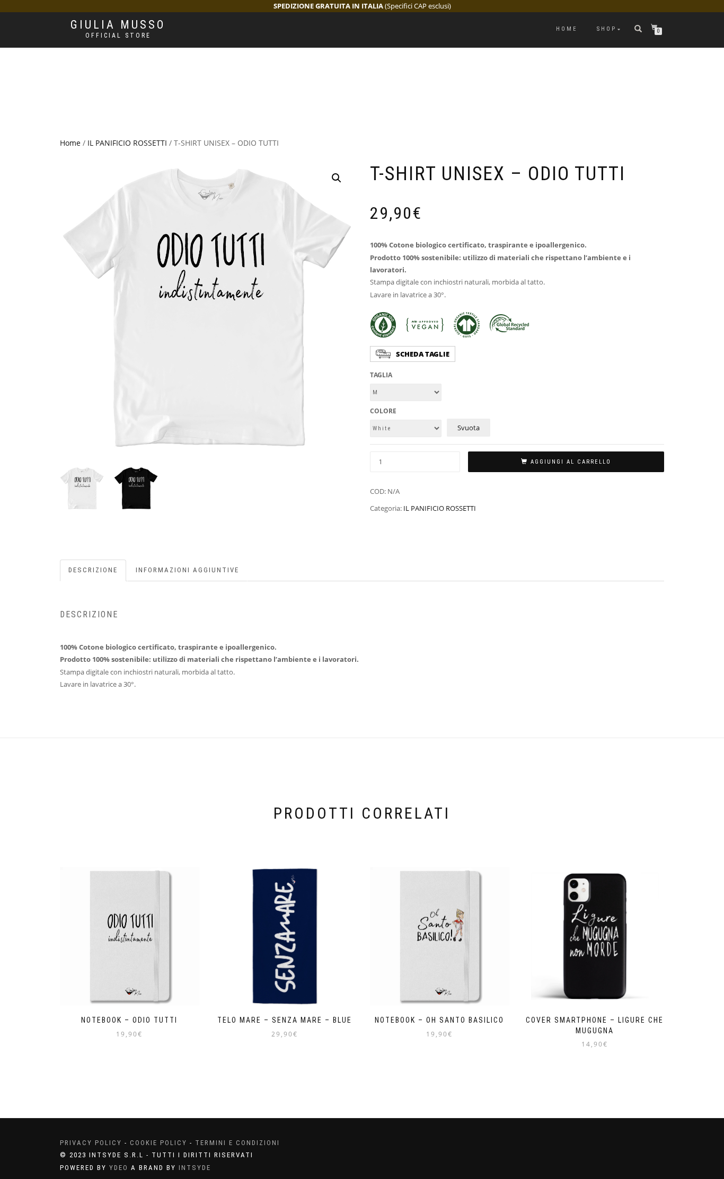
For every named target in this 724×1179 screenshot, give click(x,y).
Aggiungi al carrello (571, 461)
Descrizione (93, 570)
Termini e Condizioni (237, 1143)
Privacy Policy (91, 1143)
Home (567, 28)
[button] (336, 178)
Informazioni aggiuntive (187, 570)
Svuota (468, 427)
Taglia (381, 375)
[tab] (93, 570)
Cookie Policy (158, 1143)
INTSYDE (195, 1168)
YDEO (118, 1168)
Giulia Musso (117, 25)
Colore (383, 411)
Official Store (118, 35)
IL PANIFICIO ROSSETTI (127, 143)
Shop (606, 28)
